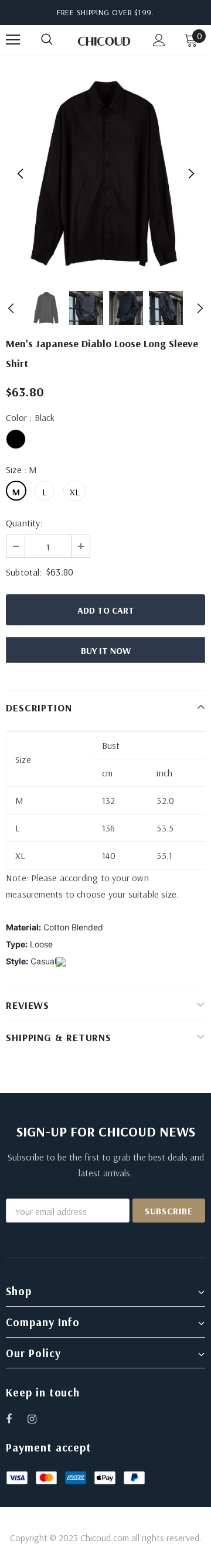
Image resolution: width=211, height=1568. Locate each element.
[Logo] (104, 40)
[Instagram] (38, 1418)
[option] (105, 173)
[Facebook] (16, 1418)
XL (75, 492)
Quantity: (24, 523)
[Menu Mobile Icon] (13, 40)
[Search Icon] (58, 40)
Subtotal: (24, 572)
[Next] (190, 174)
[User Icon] (159, 40)
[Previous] (20, 174)
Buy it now (106, 650)
